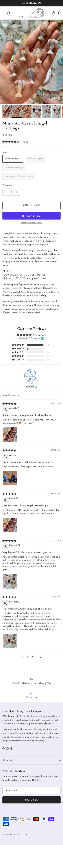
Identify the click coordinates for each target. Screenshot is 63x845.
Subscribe (31, 800)
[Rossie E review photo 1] (9, 525)
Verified (30, 387)
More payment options (31, 223)
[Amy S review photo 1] (9, 478)
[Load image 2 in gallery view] (31, 62)
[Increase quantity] (17, 192)
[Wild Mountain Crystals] (31, 13)
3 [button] (32, 657)
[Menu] (3, 13)
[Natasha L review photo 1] (9, 641)
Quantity (7, 186)
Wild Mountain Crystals (19, 834)
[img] (9, 404)
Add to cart (31, 205)
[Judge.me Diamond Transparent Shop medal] (30, 375)
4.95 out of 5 (39, 335)
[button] (9, 142)
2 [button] (27, 657)
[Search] (10, 13)
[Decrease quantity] (5, 192)
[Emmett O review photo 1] (9, 581)
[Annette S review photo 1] (9, 434)
